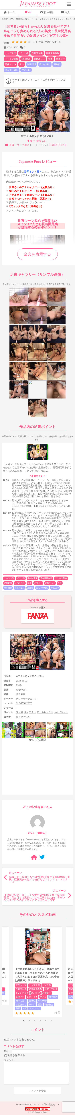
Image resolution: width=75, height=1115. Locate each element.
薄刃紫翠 (20, 694)
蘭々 (32, 141)
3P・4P (19, 712)
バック (32, 1005)
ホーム (11, 12)
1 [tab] (24, 1020)
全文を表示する (37, 254)
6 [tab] (51, 1020)
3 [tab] (35, 1020)
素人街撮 (48, 12)
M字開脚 (31, 64)
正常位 (32, 1001)
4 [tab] (40, 1020)
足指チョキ (10, 64)
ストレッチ (34, 1008)
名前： (7, 1051)
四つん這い (44, 64)
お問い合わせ (49, 1104)
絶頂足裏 (26, 59)
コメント (9, 1060)
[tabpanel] (37, 971)
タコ (21, 64)
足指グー (60, 59)
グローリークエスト (20, 145)
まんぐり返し (11, 70)
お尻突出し (21, 1005)
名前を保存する (16, 1055)
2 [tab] (29, 1020)
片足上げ (26, 70)
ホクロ (43, 997)
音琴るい (41, 141)
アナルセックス (45, 712)
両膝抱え (49, 1005)
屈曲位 (57, 64)
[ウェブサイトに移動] (34, 857)
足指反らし (39, 59)
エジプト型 (10, 53)
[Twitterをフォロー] (42, 857)
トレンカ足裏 (22, 993)
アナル (32, 712)
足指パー (20, 997)
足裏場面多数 (52, 53)
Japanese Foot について (28, 1104)
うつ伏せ (42, 1001)
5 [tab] (46, 1020)
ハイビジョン (61, 712)
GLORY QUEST (57, 145)
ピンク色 (23, 53)
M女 (26, 712)
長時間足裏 (37, 53)
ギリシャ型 (21, 985)
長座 (18, 1008)
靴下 (50, 59)
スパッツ (35, 993)
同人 (67, 12)
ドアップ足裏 (11, 59)
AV (29, 12)
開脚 (40, 1005)
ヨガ (24, 1008)
